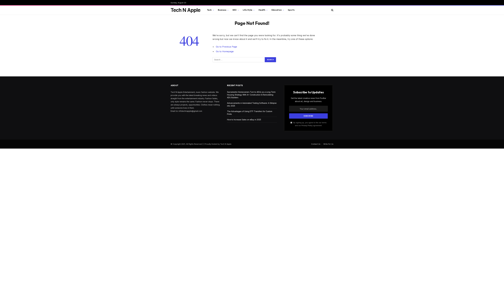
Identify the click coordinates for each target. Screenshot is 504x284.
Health (262, 10)
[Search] (332, 10)
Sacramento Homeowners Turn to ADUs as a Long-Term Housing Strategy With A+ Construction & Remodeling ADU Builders (251, 95)
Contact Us (315, 144)
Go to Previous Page (226, 46)
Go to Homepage (225, 51)
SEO (234, 10)
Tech (209, 10)
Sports (291, 10)
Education (277, 10)
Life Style (247, 10)
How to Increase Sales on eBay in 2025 (244, 119)
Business (222, 10)
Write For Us (328, 144)
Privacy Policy (307, 125)
